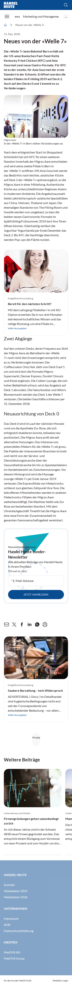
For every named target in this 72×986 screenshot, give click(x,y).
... (66, 16)
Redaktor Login (60, 980)
